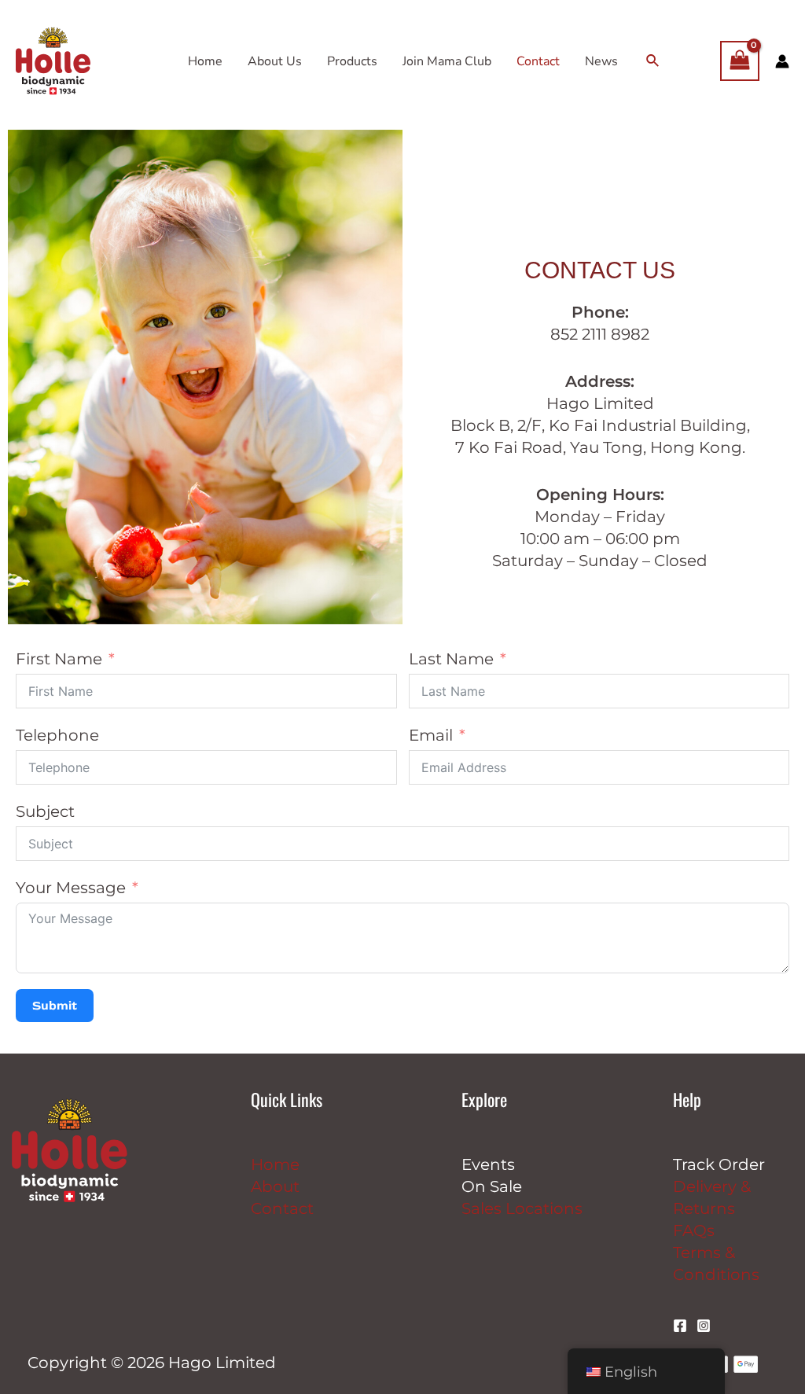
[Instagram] (704, 1326)
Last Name (451, 658)
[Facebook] (680, 1326)
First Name (59, 658)
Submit (54, 1005)
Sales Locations (522, 1208)
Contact (282, 1208)
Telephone (57, 735)
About (275, 1186)
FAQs (694, 1230)
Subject (45, 811)
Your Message (71, 887)
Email (431, 735)
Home (275, 1164)
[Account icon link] (782, 61)
